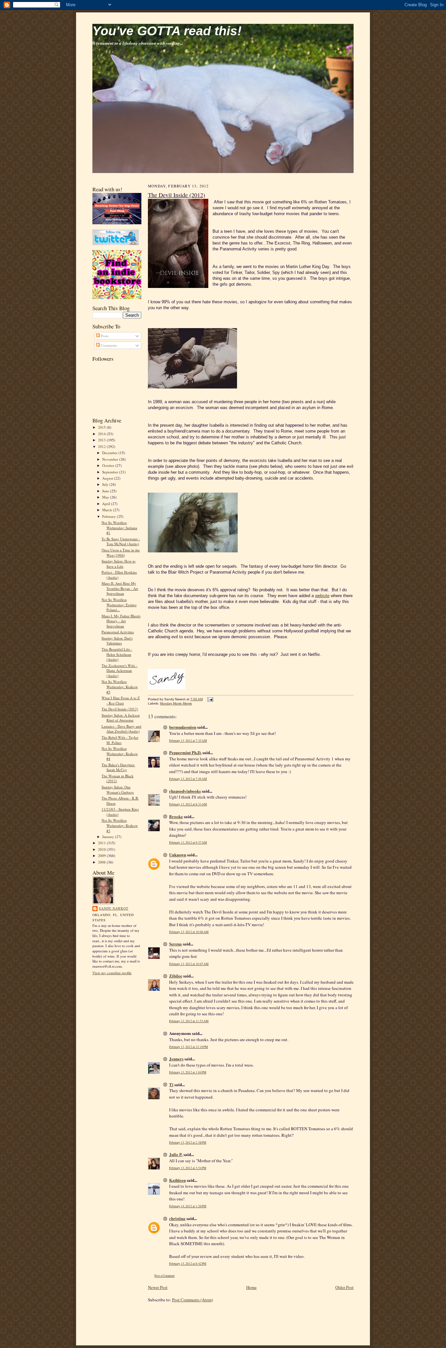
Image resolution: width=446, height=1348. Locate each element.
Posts (104, 335)
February (109, 516)
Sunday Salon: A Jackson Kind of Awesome (121, 718)
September (110, 471)
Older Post (344, 1287)
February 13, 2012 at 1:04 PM (187, 1072)
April (106, 503)
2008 (102, 862)
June (106, 490)
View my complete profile (112, 972)
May (106, 497)
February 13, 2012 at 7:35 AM (188, 740)
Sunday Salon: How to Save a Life (118, 564)
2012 (102, 446)
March (107, 509)
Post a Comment (164, 1276)
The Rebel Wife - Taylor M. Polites (120, 740)
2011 (102, 842)
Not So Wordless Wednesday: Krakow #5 (120, 686)
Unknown (177, 854)
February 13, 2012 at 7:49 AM (188, 779)
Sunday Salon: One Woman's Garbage (118, 790)
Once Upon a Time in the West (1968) (121, 552)
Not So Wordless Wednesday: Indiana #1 (119, 527)
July (105, 484)
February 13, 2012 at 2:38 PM (187, 1142)
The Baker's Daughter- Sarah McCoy (118, 767)
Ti (171, 1084)
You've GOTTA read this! (167, 31)
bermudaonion (182, 727)
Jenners (176, 1058)
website (322, 595)
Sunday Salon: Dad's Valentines (117, 641)
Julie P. (176, 1154)
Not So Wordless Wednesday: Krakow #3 (120, 825)
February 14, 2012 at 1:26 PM (187, 1206)
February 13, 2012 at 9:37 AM (188, 842)
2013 (102, 439)
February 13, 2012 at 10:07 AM (189, 964)
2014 (102, 433)
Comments (108, 345)
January (108, 836)
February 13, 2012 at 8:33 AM (188, 804)
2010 (102, 849)
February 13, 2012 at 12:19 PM (188, 1047)
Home (251, 1287)
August (108, 478)
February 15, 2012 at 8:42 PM (187, 1263)
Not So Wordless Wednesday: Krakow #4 (120, 753)
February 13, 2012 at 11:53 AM (189, 1021)
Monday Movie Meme (176, 703)
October (108, 465)
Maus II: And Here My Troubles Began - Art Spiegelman (120, 588)
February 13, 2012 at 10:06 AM (189, 932)
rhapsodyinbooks (185, 791)
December (110, 452)
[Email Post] (209, 699)
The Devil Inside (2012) (120, 708)
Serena (175, 944)
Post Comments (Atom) (192, 1300)
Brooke (176, 816)
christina (177, 1218)
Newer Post (157, 1287)
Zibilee (175, 976)
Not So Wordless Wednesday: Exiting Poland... (119, 604)
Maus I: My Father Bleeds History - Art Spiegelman (121, 620)
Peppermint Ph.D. (185, 752)
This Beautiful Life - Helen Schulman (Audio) (117, 654)
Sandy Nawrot (113, 908)
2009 (102, 855)
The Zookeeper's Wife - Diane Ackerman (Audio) (119, 670)
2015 (102, 427)
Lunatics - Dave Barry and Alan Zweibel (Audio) (121, 729)
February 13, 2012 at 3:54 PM (187, 1168)
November (110, 459)
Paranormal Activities (118, 631)
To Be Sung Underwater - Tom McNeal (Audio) (121, 541)
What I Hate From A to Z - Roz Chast (121, 700)
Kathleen (177, 1180)
